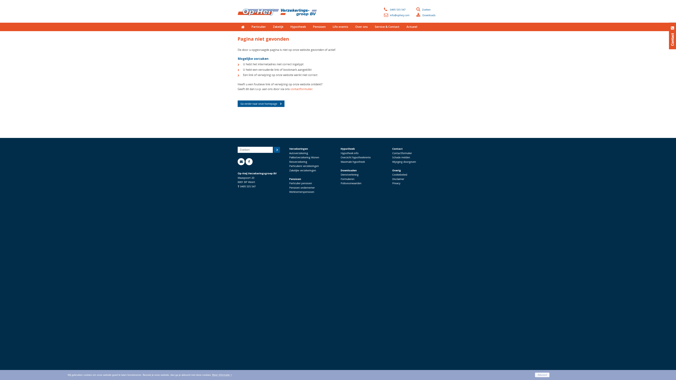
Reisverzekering (298, 161)
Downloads (429, 15)
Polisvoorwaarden (351, 183)
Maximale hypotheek (353, 161)
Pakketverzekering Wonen (304, 157)
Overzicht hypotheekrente (356, 157)
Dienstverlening (350, 174)
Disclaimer (398, 179)
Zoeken (426, 9)
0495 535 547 (397, 9)
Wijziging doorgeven (404, 161)
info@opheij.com (399, 15)
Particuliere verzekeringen (304, 166)
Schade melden (401, 157)
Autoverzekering (298, 153)
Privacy (396, 183)
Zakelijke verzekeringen (302, 170)
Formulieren (347, 179)
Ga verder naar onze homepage (258, 103)
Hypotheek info (350, 153)
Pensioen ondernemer (302, 187)
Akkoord (542, 374)
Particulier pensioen (300, 183)
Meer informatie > (222, 374)
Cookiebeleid (399, 174)
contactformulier (301, 89)
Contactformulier (402, 153)
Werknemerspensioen (301, 192)
